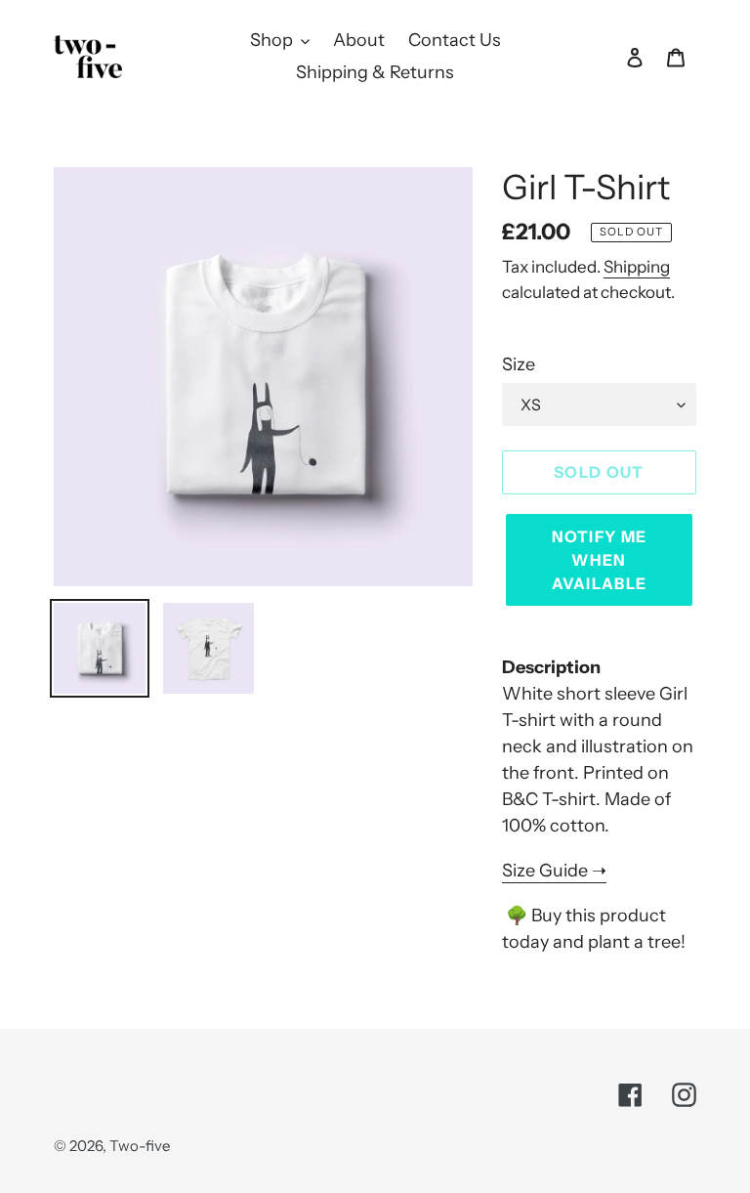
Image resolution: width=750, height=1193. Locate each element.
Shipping (637, 267)
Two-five (139, 1145)
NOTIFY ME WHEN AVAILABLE (599, 560)
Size (518, 364)
